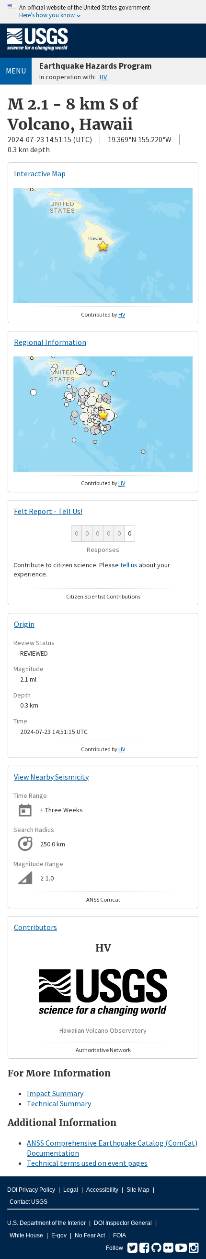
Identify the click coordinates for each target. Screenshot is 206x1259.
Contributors (35, 927)
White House (26, 1235)
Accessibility (102, 1189)
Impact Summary (55, 1093)
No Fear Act (90, 1235)
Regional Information (50, 342)
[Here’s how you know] (103, 12)
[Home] (37, 52)
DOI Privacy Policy (31, 1189)
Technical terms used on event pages (87, 1163)
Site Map (137, 1189)
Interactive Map (40, 173)
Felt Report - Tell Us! (48, 511)
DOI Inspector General (123, 1223)
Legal (70, 1189)
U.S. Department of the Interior (46, 1223)
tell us (128, 565)
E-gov (59, 1235)
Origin (24, 624)
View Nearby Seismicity (51, 777)
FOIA (119, 1235)
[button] (103, 246)
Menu (16, 70)
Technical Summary (59, 1103)
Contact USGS (28, 1201)
